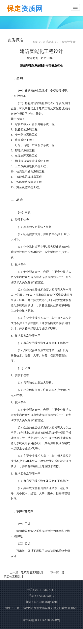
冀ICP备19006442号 (48, 620)
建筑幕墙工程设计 (32, 572)
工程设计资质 (67, 42)
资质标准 (48, 42)
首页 (35, 42)
